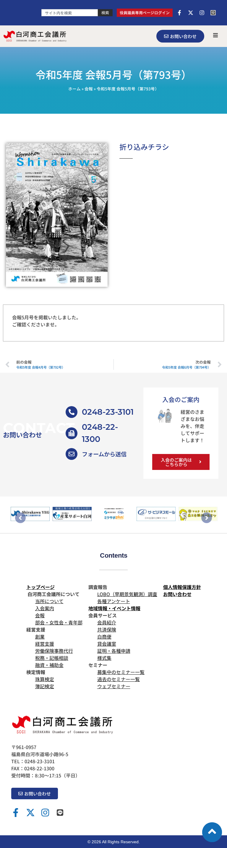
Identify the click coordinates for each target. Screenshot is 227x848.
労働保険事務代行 (54, 650)
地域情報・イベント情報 (114, 608)
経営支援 (44, 643)
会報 (89, 89)
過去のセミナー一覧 (118, 679)
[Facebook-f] (179, 12)
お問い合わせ (177, 594)
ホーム (74, 89)
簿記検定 (44, 686)
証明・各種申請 (113, 650)
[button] (215, 35)
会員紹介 (106, 622)
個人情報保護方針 (182, 586)
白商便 (104, 636)
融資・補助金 (49, 664)
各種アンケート (113, 601)
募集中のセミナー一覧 (121, 672)
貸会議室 (106, 643)
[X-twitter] (190, 12)
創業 (40, 636)
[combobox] (69, 12)
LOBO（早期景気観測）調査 (127, 594)
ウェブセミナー (113, 686)
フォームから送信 (104, 454)
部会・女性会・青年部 (58, 622)
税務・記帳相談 (51, 657)
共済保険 (106, 629)
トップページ (40, 586)
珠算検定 (44, 679)
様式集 (104, 657)
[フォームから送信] (71, 454)
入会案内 (44, 608)
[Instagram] (202, 12)
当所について (49, 601)
